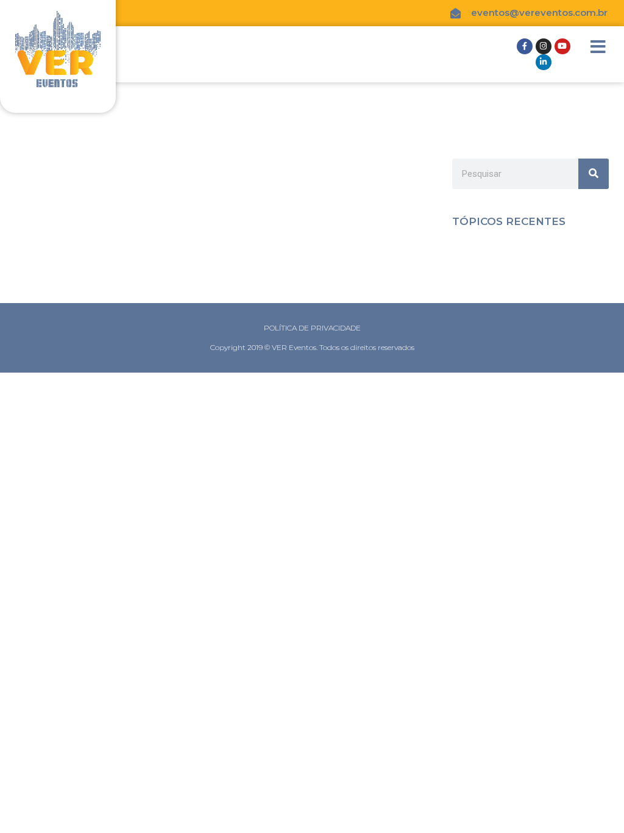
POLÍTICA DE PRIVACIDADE (312, 327)
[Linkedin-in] (543, 62)
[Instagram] (543, 46)
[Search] (593, 174)
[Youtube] (562, 46)
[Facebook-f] (525, 46)
